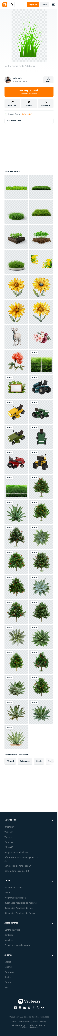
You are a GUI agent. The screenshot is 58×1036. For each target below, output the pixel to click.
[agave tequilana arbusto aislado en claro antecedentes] (16, 837)
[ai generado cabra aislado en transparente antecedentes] (16, 487)
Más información (14, 121)
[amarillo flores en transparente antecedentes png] (16, 362)
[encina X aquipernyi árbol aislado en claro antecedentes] (16, 937)
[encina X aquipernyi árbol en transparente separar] (16, 987)
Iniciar (44, 4)
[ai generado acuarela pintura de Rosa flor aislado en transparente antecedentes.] (16, 537)
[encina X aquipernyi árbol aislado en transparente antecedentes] (16, 962)
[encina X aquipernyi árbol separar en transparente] (16, 887)
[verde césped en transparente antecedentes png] (16, 187)
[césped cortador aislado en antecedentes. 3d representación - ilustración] (16, 612)
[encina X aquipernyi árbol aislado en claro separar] (16, 862)
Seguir (48, 81)
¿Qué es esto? (26, 114)
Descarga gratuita (29, 92)
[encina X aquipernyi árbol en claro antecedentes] (16, 812)
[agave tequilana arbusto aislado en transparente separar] (16, 912)
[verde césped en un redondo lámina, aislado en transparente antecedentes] (16, 212)
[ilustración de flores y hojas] (16, 512)
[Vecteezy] (4, 4)
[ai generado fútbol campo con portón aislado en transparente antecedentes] (16, 562)
